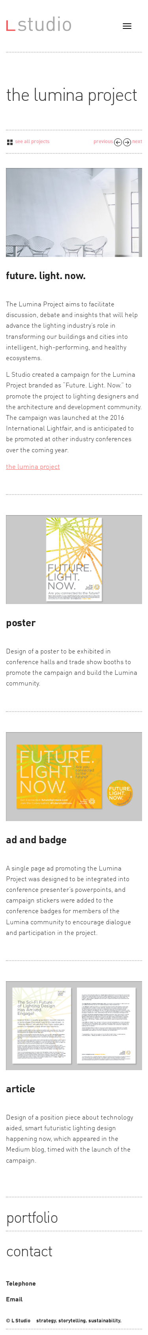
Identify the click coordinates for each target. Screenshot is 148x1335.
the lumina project (33, 467)
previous (104, 141)
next (136, 141)
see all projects (31, 141)
